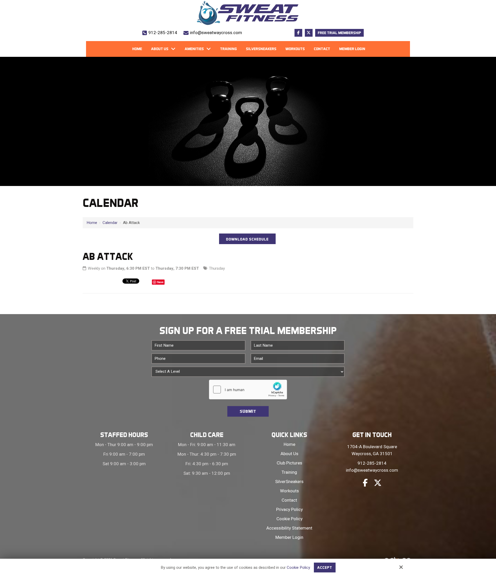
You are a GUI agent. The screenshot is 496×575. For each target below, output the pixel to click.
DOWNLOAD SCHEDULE (247, 239)
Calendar (110, 223)
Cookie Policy (298, 567)
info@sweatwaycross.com (216, 32)
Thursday (217, 268)
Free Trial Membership (339, 32)
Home (92, 223)
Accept (324, 567)
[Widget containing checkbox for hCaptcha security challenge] (248, 389)
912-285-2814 (162, 32)
